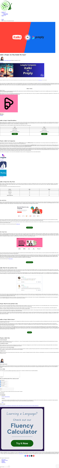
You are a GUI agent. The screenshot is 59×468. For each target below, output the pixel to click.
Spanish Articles (5, 13)
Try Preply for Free (29, 262)
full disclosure (21, 453)
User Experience (2, 380)
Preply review (11, 258)
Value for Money (2, 385)
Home (2, 19)
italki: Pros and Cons (23, 405)
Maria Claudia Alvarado (7, 60)
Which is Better (35, 405)
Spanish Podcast (5, 14)
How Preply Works (18, 405)
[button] (9, 466)
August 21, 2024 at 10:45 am (6, 396)
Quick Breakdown (2, 405)
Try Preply (1, 115)
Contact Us (3, 461)
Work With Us (4, 462)
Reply (2, 402)
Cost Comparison (7, 405)
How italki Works (12, 405)
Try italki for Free (29, 227)
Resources (3, 12)
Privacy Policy (4, 459)
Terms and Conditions (5, 460)
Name (1, 388)
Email (1, 389)
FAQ (37, 405)
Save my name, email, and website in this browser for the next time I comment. (12, 391)
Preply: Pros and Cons (29, 405)
